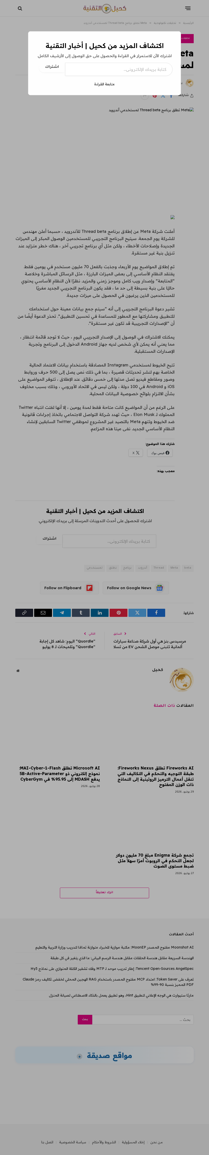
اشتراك (52, 67)
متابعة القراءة (104, 84)
